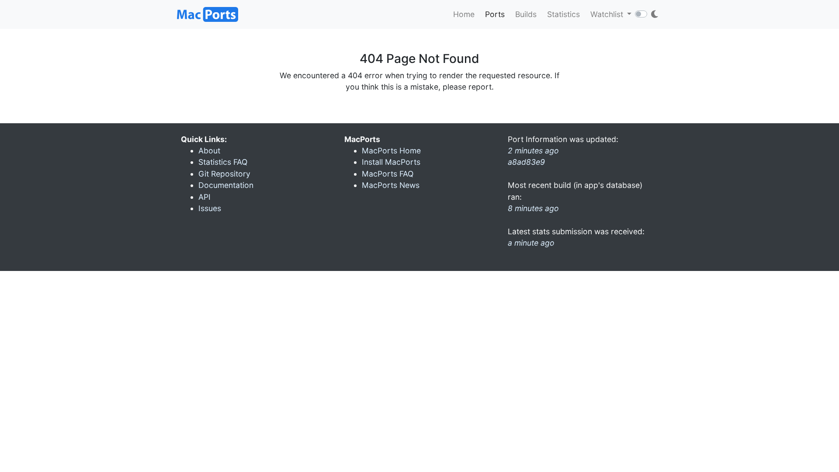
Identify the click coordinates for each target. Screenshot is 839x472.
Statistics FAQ (222, 162)
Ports (495, 14)
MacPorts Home (391, 150)
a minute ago (531, 242)
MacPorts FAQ (387, 173)
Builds (526, 14)
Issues (209, 208)
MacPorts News (391, 185)
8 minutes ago (533, 208)
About (209, 150)
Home (464, 14)
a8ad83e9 (526, 162)
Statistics (563, 14)
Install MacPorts (391, 162)
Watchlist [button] (607, 14)
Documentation (225, 185)
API (204, 196)
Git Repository (224, 173)
